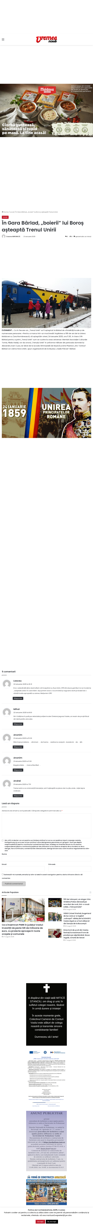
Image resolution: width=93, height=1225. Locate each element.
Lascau (17, 680)
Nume (4, 854)
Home (5, 212)
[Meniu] (3, 40)
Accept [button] (40, 1221)
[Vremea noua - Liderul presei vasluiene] (46, 39)
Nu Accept (51, 1221)
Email (4, 864)
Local (12, 212)
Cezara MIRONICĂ (13, 236)
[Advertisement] (46, 17)
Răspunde (18, 698)
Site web (51, 864)
